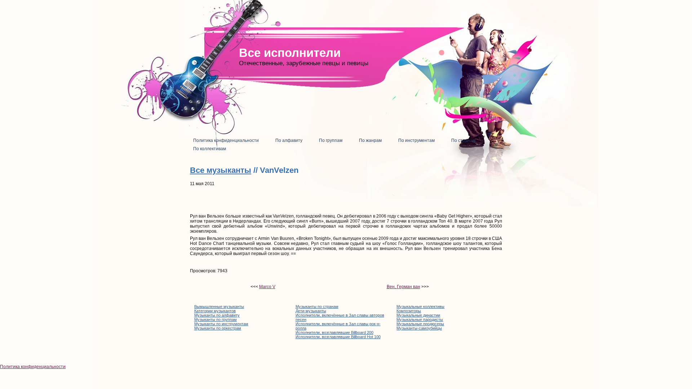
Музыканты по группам (215, 319)
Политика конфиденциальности (33, 366)
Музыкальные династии (418, 315)
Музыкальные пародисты (419, 319)
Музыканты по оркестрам (217, 328)
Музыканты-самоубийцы (419, 328)
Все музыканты (220, 170)
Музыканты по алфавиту (217, 315)
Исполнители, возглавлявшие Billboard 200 (334, 332)
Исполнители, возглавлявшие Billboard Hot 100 (338, 337)
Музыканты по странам (317, 306)
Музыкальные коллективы (420, 306)
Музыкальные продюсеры (420, 324)
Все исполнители (290, 52)
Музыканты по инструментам (221, 324)
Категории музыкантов (215, 311)
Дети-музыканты (311, 311)
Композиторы (408, 311)
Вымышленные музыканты (219, 306)
